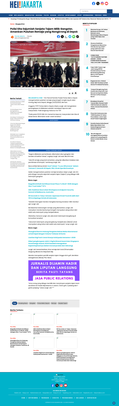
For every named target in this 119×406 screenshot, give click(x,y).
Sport (79, 15)
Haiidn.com (17, 393)
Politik (46, 15)
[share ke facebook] (59, 37)
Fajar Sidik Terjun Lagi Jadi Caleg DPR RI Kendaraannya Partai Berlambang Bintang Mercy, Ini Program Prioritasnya (98, 71)
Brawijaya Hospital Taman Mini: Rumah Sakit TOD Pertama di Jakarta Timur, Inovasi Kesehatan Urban (99, 104)
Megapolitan (29, 15)
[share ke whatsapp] (66, 37)
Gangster (32, 303)
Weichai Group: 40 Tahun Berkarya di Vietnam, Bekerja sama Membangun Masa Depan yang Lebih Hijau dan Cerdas (99, 34)
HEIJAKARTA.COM (35, 98)
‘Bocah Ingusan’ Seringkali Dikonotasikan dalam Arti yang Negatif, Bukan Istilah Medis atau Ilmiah (99, 137)
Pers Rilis (98, 15)
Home (11, 15)
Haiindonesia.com (35, 393)
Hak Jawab (80, 398)
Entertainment (70, 15)
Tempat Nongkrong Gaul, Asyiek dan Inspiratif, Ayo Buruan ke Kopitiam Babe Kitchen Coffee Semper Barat (99, 92)
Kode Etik (55, 398)
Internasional (88, 15)
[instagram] (102, 4)
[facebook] (94, 4)
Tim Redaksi (45, 398)
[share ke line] (74, 37)
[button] (69, 93)
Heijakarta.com (88, 393)
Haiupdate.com (47, 393)
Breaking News (23, 303)
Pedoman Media (67, 398)
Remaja (54, 303)
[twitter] (98, 4)
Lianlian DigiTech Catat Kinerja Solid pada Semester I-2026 (51, 237)
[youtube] (107, 4)
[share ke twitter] (63, 37)
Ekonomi (53, 15)
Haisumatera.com (99, 393)
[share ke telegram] (70, 37)
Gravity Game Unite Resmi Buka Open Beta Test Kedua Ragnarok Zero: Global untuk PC (99, 126)
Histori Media (33, 398)
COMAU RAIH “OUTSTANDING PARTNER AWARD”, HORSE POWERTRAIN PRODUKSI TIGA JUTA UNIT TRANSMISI (99, 58)
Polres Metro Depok (43, 303)
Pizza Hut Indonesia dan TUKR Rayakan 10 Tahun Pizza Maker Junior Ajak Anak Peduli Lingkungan (99, 116)
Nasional (39, 15)
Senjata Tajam (62, 303)
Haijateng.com (67, 393)
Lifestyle (61, 15)
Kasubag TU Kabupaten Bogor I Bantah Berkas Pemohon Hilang (31, 19)
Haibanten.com (77, 393)
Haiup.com (25, 393)
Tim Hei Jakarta (20, 36)
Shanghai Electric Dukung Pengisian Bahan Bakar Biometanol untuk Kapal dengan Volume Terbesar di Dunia (52, 233)
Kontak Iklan (91, 398)
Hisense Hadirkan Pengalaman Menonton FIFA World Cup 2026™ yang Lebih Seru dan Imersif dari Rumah (98, 46)
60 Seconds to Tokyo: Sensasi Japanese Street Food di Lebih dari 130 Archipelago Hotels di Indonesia (53, 197)
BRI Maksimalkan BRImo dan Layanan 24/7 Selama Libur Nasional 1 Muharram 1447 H (81, 19)
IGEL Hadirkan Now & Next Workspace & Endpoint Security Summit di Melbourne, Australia (51, 191)
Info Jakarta (18, 15)
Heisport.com (57, 393)
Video (105, 15)
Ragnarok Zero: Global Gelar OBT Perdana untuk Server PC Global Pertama (99, 82)
